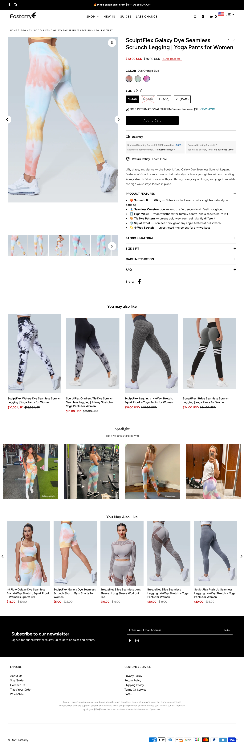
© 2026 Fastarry (18, 740)
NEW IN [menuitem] (109, 16)
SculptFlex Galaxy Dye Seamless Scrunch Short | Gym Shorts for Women (75, 593)
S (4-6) (132, 99)
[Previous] (7, 119)
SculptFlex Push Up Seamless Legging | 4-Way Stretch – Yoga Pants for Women (214, 593)
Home (13, 30)
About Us (16, 676)
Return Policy (132, 680)
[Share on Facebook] (139, 282)
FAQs (128, 694)
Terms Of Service (135, 689)
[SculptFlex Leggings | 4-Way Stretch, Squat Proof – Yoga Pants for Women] (151, 353)
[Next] (119, 119)
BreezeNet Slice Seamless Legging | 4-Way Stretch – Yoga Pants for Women (168, 593)
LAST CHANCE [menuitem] (147, 16)
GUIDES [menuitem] (125, 16)
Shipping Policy (134, 685)
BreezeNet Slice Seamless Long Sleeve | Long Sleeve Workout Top (120, 593)
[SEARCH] (195, 16)
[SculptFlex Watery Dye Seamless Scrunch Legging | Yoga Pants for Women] (34, 353)
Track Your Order (20, 689)
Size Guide (16, 680)
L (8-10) (164, 99)
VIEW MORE (208, 109)
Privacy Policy (133, 676)
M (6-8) (148, 99)
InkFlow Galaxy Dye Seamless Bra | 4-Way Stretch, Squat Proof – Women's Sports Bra (28, 593)
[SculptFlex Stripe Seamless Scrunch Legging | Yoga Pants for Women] (209, 353)
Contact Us (17, 685)
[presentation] (2, 556)
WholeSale (16, 694)
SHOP (90, 16)
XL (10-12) (182, 99)
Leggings (26, 30)
